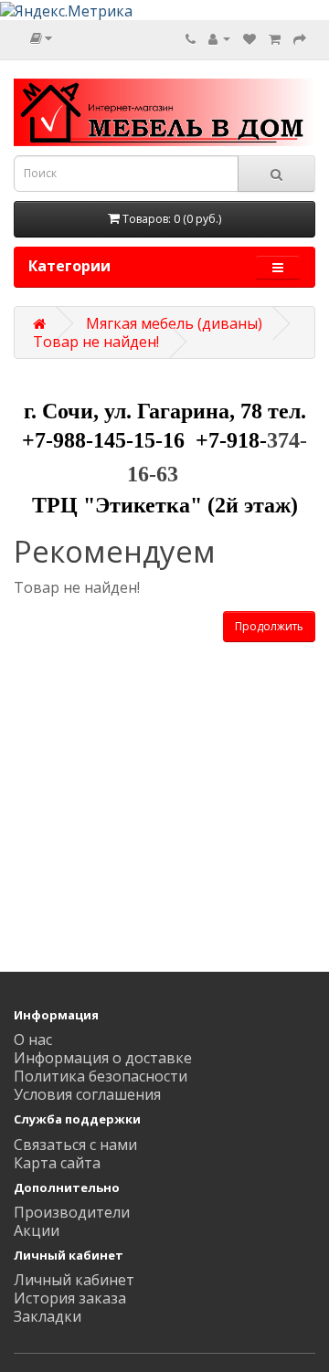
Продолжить (269, 626)
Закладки (47, 1316)
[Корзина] (275, 38)
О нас (33, 1039)
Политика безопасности (100, 1076)
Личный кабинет (74, 1280)
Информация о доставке (103, 1058)
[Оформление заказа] (299, 38)
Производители (72, 1212)
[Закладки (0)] (249, 38)
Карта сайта (57, 1163)
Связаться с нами (75, 1145)
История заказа (70, 1298)
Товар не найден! (96, 342)
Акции (36, 1230)
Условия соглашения (87, 1094)
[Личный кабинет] (219, 38)
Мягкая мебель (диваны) (174, 323)
